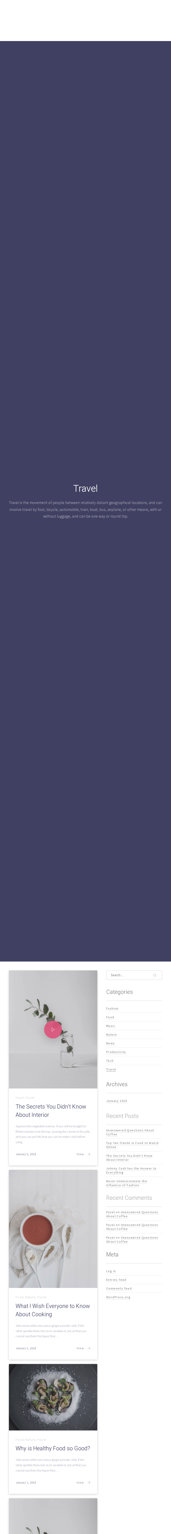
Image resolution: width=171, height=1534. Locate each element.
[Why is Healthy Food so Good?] (53, 1397)
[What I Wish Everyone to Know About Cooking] (53, 1229)
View (80, 1154)
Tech (110, 1060)
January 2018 (116, 1101)
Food (20, 1098)
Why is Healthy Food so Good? (53, 1449)
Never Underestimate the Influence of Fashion (126, 1183)
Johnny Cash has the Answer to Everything (131, 1170)
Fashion (112, 1008)
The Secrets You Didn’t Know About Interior (51, 1111)
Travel (30, 1098)
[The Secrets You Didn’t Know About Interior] (53, 1029)
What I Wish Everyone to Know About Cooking (53, 1310)
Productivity (116, 1052)
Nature (30, 1297)
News (110, 1043)
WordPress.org (118, 1297)
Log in (111, 1271)
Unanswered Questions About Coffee (130, 1132)
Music (110, 1026)
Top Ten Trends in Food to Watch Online (132, 1145)
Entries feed (116, 1279)
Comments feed (119, 1288)
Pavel (110, 1212)
